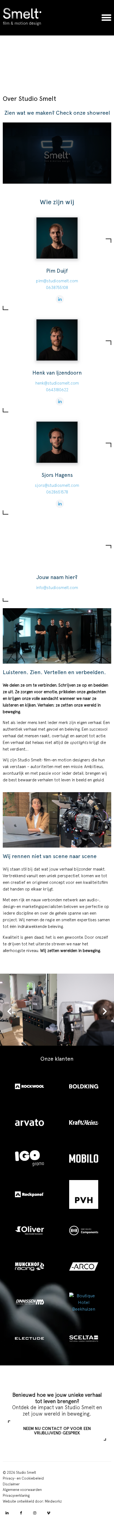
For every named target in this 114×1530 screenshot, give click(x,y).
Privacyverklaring (16, 1495)
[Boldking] (84, 1086)
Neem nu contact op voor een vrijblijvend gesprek (57, 1431)
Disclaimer (11, 1484)
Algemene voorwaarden (22, 1490)
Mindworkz (53, 1501)
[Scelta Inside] (84, 1339)
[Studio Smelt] (22, 18)
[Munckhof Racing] (30, 1266)
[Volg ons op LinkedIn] (7, 1513)
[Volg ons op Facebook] (21, 1513)
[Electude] (30, 1339)
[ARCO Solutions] (84, 1266)
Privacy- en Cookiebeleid (23, 1478)
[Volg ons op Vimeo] (48, 1513)
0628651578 (57, 492)
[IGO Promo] (30, 1158)
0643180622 (57, 389)
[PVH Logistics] (84, 1194)
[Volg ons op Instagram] (34, 1513)
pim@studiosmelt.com (57, 280)
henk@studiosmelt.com (57, 383)
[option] (57, 63)
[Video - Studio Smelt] (57, 153)
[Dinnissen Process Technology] (30, 1303)
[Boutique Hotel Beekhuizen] (84, 1303)
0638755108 (57, 287)
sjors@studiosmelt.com (57, 485)
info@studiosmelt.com (57, 587)
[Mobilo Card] (84, 1158)
